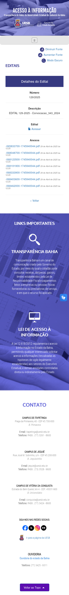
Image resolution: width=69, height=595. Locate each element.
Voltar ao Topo (32, 587)
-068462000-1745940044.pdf (23, 186)
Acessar (36, 129)
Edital (34, 124)
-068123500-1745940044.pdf (23, 159)
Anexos (34, 140)
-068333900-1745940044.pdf (23, 172)
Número (34, 92)
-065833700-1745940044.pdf (23, 146)
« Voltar (34, 200)
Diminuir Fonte (54, 49)
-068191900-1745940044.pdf (23, 166)
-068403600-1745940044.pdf (23, 179)
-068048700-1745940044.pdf (23, 153)
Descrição (34, 108)
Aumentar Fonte (53, 54)
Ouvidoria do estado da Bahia (34, 558)
